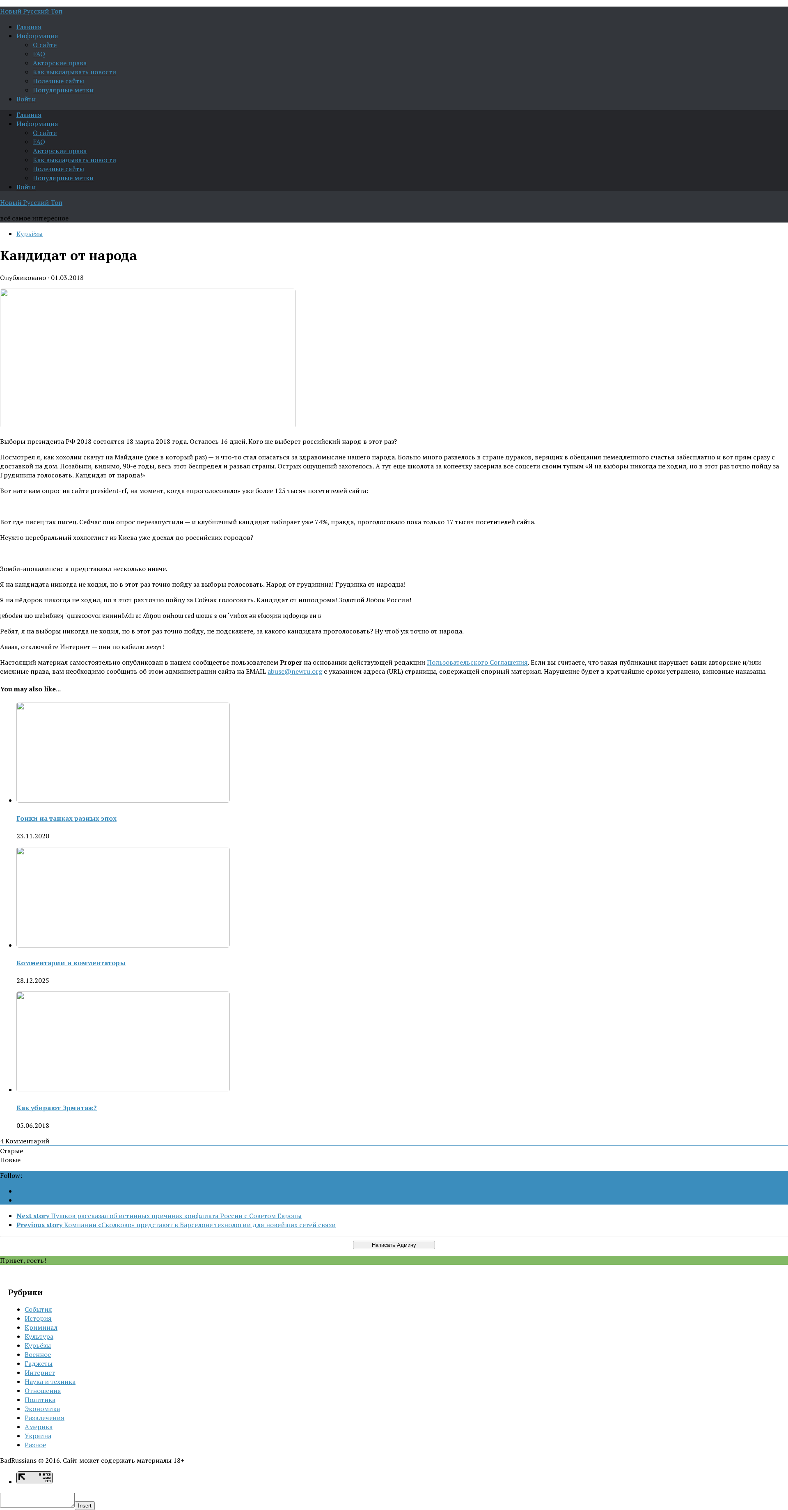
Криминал (41, 1327)
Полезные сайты (58, 80)
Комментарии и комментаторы (71, 962)
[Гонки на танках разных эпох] (123, 800)
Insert (85, 1506)
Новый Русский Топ (31, 11)
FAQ (39, 53)
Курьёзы (29, 233)
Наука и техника (50, 1381)
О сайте (45, 44)
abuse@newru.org (295, 671)
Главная (28, 26)
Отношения (43, 1390)
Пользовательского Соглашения (477, 662)
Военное (38, 1354)
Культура (39, 1336)
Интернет (40, 1372)
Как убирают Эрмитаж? (56, 1107)
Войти (26, 98)
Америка (39, 1426)
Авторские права (60, 62)
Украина (38, 1435)
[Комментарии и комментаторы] (123, 945)
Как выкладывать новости (74, 71)
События (38, 1309)
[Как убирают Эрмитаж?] (123, 1089)
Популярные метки (63, 89)
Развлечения (44, 1417)
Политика (40, 1399)
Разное (35, 1444)
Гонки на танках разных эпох (66, 818)
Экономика (42, 1408)
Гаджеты (39, 1363)
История (38, 1318)
